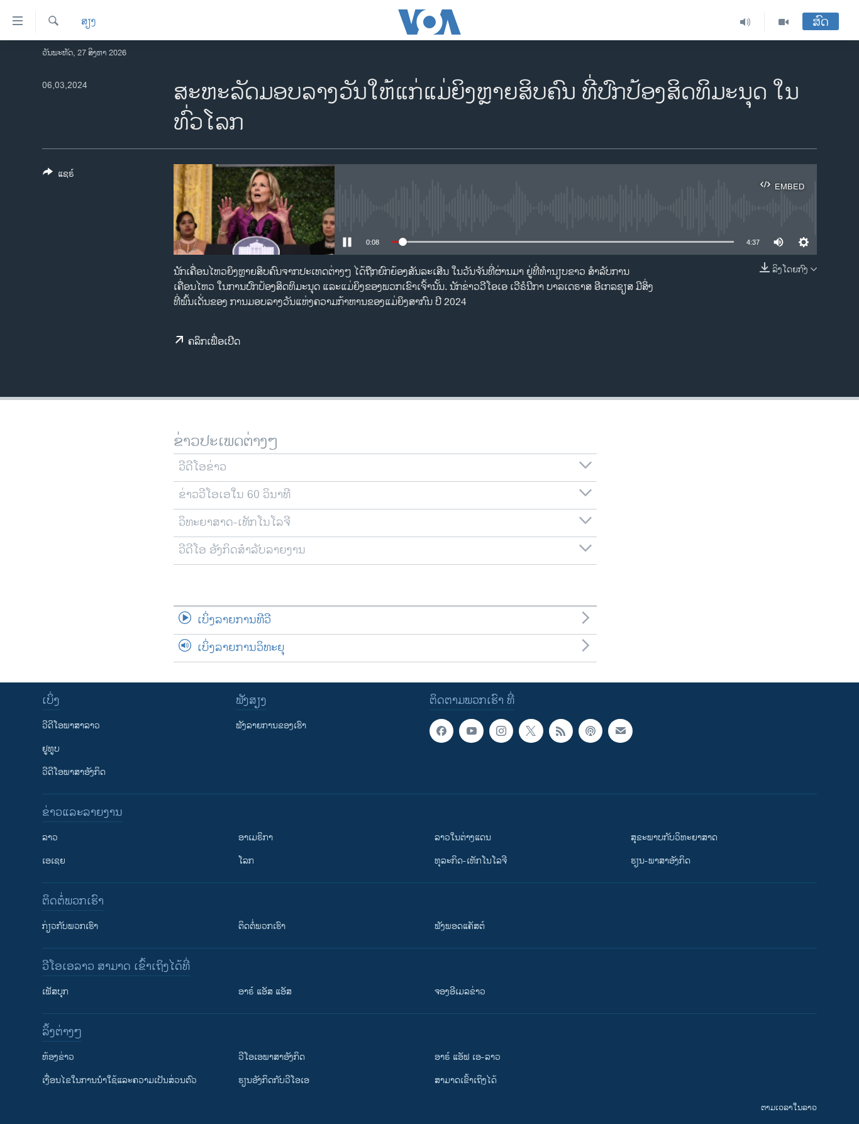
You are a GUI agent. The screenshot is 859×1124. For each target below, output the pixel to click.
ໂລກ (246, 860)
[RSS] (561, 731)
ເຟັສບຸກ (55, 991)
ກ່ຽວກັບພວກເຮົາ (70, 926)
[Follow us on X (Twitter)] (531, 731)
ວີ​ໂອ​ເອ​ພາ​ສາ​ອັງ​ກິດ (271, 1057)
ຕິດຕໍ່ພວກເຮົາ (261, 926)
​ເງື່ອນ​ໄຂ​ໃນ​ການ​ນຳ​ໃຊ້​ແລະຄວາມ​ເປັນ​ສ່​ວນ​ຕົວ (119, 1080)
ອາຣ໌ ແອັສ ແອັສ (265, 991)
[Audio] (745, 22)
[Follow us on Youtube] (471, 731)
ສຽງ (88, 22)
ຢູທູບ (51, 748)
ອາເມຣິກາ (255, 837)
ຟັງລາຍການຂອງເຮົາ (271, 725)
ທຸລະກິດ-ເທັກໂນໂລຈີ (471, 860)
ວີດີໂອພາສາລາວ (71, 725)
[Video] (783, 22)
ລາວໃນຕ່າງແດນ (463, 837)
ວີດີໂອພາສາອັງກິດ (74, 772)
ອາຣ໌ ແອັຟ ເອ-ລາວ (468, 1057)
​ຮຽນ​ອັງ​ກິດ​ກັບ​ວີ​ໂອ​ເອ (273, 1080)
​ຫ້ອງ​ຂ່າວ (58, 1057)
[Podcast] (590, 731)
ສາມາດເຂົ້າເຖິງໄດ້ (466, 1080)
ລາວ (50, 837)
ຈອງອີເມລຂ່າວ (460, 991)
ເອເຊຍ (53, 860)
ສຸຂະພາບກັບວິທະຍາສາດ (674, 837)
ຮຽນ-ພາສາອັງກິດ (660, 860)
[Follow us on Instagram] (501, 731)
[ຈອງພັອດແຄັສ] (620, 731)
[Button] (58, 175)
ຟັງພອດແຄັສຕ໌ (460, 926)
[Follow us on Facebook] (441, 731)
